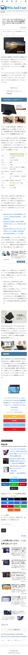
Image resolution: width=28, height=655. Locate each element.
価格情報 (9, 93)
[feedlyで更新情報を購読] (20, 506)
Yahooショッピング (14, 424)
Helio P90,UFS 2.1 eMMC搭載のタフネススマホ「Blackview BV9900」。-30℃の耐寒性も (14, 216)
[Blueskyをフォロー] (7, 502)
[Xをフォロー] (20, 499)
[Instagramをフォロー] (20, 502)
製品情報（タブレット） (7, 440)
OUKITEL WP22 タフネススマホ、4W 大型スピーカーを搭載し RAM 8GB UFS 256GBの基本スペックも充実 (14, 231)
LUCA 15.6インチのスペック (14, 91)
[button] (20, 484)
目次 (12, 88)
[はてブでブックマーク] (17, 480)
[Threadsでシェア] (11, 480)
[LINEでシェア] (23, 480)
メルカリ (14, 429)
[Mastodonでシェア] (11, 476)
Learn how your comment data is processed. (14, 636)
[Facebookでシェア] (5, 480)
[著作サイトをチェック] (7, 499)
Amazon (14, 416)
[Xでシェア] (5, 476)
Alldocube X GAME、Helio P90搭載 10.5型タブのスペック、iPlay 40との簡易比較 (14, 224)
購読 (4, 530)
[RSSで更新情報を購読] (14, 509)
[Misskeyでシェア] (23, 476)
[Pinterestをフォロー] (7, 506)
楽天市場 (14, 420)
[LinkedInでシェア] (14, 484)
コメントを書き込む (14, 629)
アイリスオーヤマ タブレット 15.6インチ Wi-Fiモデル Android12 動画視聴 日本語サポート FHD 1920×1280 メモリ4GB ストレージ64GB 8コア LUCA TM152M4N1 (14, 402)
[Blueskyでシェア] (17, 476)
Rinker (16, 409)
